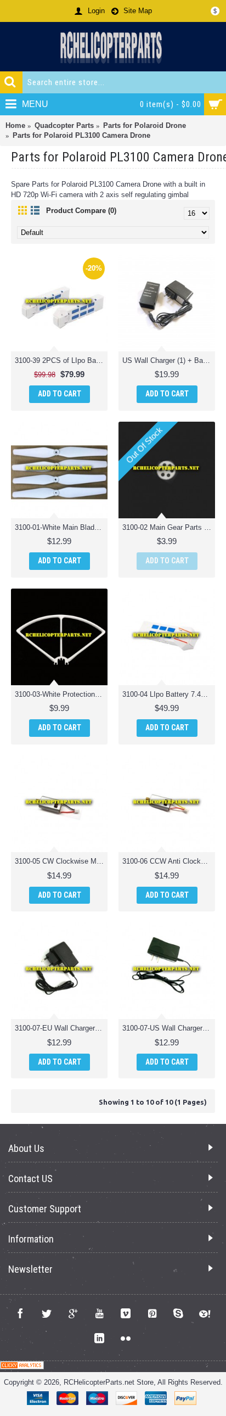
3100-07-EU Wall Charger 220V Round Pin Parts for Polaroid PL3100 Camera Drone (61, 1028)
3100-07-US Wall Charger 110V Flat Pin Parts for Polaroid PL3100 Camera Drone (168, 1028)
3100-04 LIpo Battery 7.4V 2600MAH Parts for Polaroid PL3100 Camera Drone (168, 694)
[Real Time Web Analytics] (22, 1367)
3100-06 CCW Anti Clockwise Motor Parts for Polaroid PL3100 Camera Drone (168, 861)
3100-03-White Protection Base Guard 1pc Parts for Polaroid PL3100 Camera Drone (61, 694)
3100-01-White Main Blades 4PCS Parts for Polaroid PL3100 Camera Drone (61, 527)
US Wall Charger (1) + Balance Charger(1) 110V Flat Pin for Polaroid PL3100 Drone (168, 360)
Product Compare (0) (81, 210)
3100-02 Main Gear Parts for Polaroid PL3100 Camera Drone (168, 527)
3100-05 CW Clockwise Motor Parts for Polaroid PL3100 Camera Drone (61, 861)
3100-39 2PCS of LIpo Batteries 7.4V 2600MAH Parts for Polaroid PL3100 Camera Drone (61, 360)
